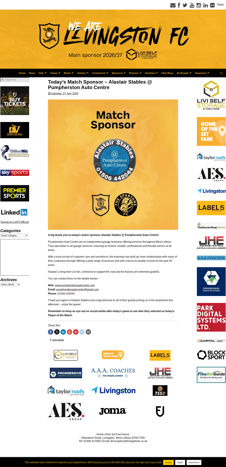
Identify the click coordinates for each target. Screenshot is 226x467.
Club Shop (167, 73)
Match (67, 73)
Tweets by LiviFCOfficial (14, 222)
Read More (194, 462)
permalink (58, 339)
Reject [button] (180, 462)
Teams (54, 73)
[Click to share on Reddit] (82, 332)
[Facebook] (179, 6)
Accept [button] (168, 462)
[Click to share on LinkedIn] (63, 332)
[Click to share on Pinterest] (75, 332)
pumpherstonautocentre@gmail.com (77, 289)
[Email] (173, 6)
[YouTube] (192, 6)
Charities (150, 73)
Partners (133, 73)
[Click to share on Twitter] (57, 332)
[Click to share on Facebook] (50, 332)
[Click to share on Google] (69, 332)
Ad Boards (183, 73)
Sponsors (117, 73)
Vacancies (200, 73)
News (32, 73)
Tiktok (220, 4)
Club (41, 73)
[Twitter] (184, 6)
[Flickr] (212, 6)
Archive (81, 73)
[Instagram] (199, 6)
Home (22, 73)
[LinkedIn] (205, 6)
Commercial (98, 73)
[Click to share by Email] (88, 332)
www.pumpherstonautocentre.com (75, 285)
